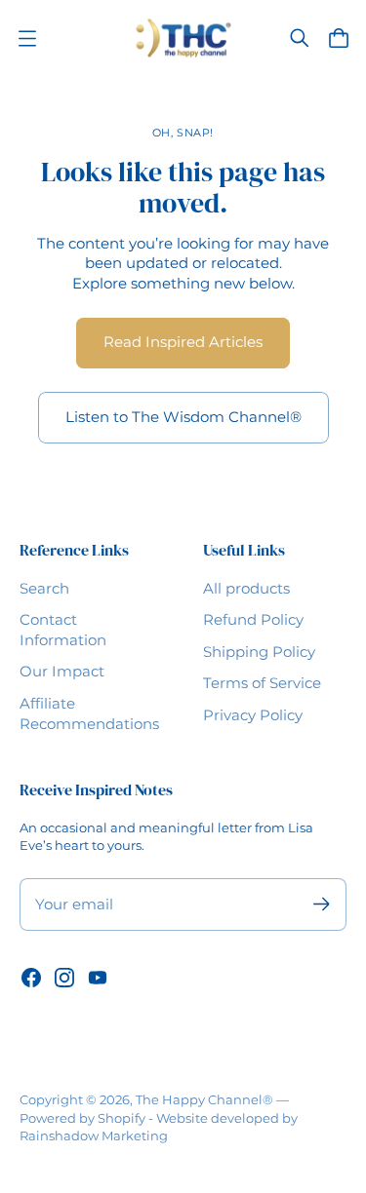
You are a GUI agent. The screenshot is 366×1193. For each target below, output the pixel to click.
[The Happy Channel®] (183, 38)
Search (44, 588)
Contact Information (63, 630)
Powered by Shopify (82, 1118)
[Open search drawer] (299, 38)
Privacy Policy (253, 715)
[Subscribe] (321, 904)
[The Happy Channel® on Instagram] (64, 977)
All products (246, 588)
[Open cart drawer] (338, 38)
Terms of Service (262, 683)
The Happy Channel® (204, 1099)
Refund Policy (253, 620)
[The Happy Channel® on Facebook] (31, 977)
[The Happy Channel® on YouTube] (97, 977)
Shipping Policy (259, 652)
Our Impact (62, 671)
